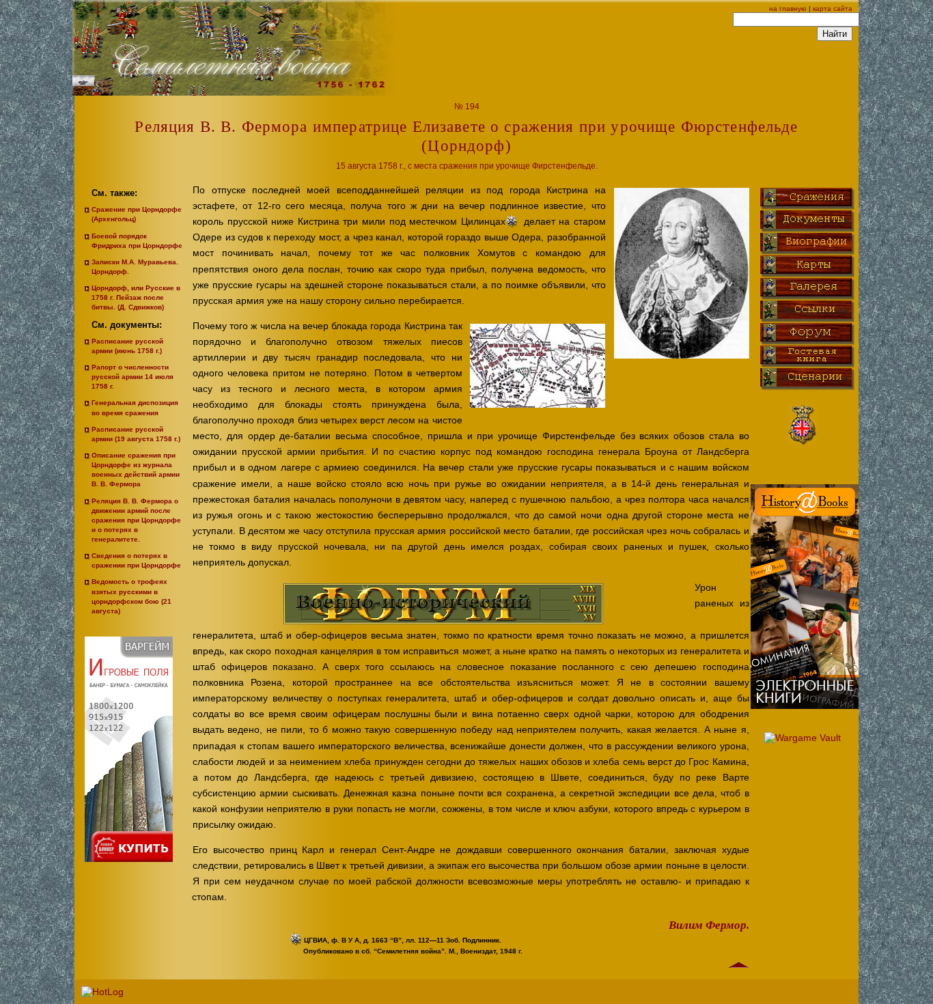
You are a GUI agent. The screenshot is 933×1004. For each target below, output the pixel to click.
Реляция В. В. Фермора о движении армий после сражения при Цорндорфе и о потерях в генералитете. (136, 520)
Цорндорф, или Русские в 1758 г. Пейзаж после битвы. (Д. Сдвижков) (136, 297)
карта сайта (832, 8)
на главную (788, 8)
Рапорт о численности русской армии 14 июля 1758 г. (132, 376)
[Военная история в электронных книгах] (805, 705)
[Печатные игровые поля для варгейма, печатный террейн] (132, 872)
